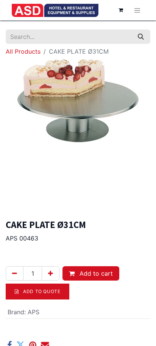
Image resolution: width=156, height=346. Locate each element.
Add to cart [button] (95, 273)
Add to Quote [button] (41, 291)
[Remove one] (14, 273)
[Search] (140, 36)
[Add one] (50, 273)
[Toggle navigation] (137, 10)
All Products (23, 51)
